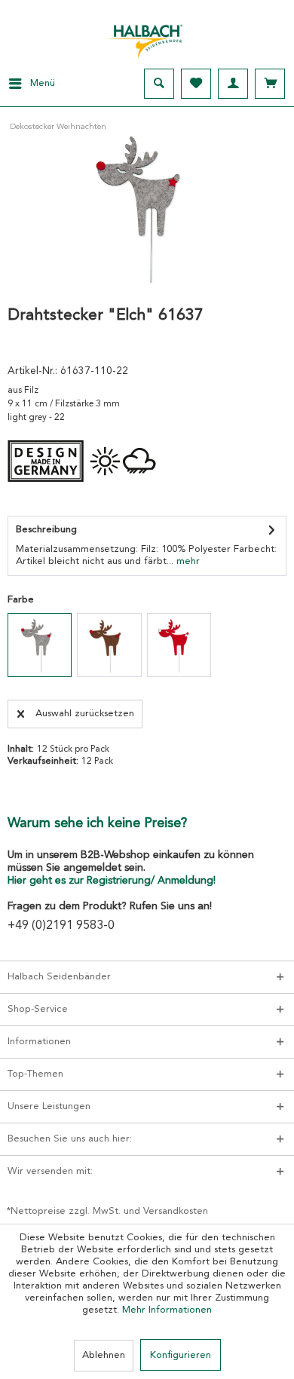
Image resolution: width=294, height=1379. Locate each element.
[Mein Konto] (233, 84)
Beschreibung (46, 530)
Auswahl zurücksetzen (84, 714)
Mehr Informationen (167, 1310)
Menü (42, 83)
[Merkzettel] (196, 84)
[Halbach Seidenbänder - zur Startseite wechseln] (147, 37)
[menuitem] (27, 84)
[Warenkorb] (270, 84)
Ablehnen (103, 1355)
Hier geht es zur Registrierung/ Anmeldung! (112, 880)
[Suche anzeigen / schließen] (159, 84)
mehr (186, 561)
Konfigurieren (180, 1355)
